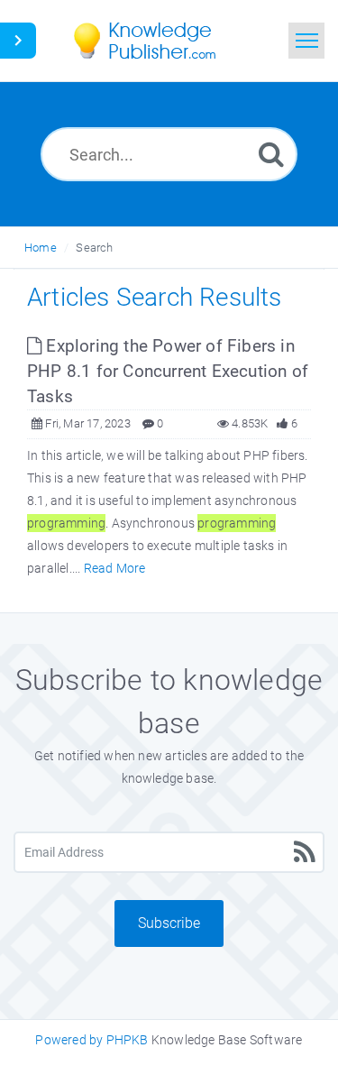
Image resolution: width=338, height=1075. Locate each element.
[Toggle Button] (18, 41)
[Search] (271, 154)
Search (94, 247)
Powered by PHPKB (91, 1040)
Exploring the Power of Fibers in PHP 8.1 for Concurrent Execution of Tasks (167, 371)
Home (40, 247)
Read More (115, 568)
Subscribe (169, 923)
